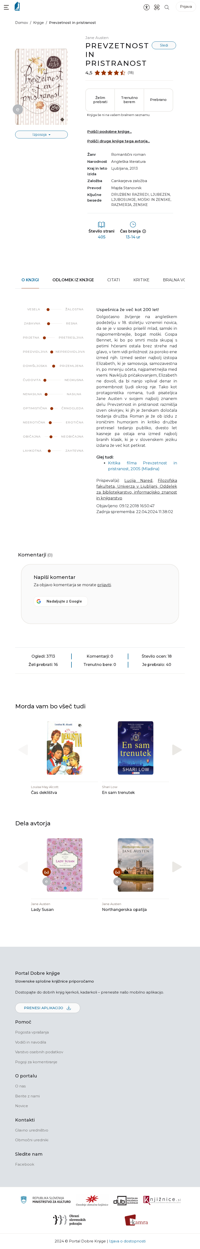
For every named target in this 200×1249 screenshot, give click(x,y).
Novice (21, 1105)
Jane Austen (97, 37)
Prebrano (158, 100)
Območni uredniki (31, 1140)
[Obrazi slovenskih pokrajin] (69, 1220)
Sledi (164, 45)
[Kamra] (136, 1220)
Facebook (24, 1164)
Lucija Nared (138, 480)
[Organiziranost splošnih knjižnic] (92, 1200)
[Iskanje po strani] (167, 7)
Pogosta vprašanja (32, 1032)
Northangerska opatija (124, 909)
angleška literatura (128, 161)
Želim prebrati (100, 100)
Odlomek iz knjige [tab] (73, 280)
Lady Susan (42, 909)
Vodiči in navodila (30, 1042)
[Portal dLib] (125, 1200)
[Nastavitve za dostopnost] (146, 7)
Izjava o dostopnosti (127, 1241)
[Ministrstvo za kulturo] (45, 1200)
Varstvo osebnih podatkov (39, 1052)
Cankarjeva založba (129, 180)
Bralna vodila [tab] (179, 280)
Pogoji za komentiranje (36, 1062)
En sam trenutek (118, 792)
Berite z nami (27, 1096)
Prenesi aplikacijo (44, 1008)
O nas (20, 1086)
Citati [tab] (113, 280)
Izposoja (40, 134)
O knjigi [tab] (30, 280)
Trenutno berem (129, 100)
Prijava (186, 6)
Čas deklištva (44, 792)
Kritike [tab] (141, 280)
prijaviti (104, 585)
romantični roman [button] (128, 154)
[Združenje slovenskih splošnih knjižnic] (162, 1200)
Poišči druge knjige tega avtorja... (118, 141)
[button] (6, 7)
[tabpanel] (100, 413)
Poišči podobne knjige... (109, 131)
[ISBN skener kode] (157, 7)
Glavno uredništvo (31, 1130)
